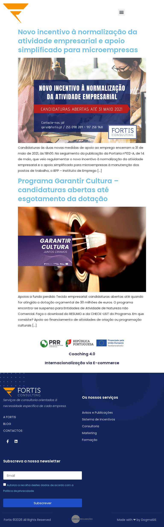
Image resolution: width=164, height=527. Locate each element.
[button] (121, 12)
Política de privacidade (18, 491)
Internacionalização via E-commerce (82, 362)
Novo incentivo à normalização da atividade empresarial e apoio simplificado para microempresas (78, 41)
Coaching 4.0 (82, 354)
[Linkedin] (16, 441)
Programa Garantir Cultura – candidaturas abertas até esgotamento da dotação (68, 190)
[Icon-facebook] (7, 441)
